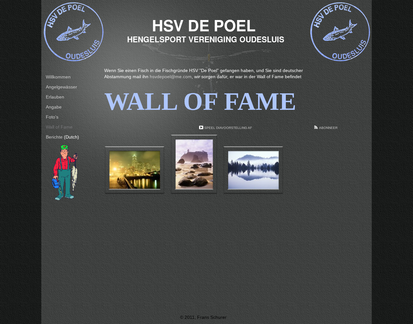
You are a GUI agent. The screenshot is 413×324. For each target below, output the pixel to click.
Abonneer (328, 128)
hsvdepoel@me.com (171, 76)
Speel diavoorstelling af (228, 128)
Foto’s (52, 117)
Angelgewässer (61, 86)
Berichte (54, 137)
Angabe (54, 107)
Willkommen (58, 76)
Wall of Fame (59, 127)
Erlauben (55, 96)
